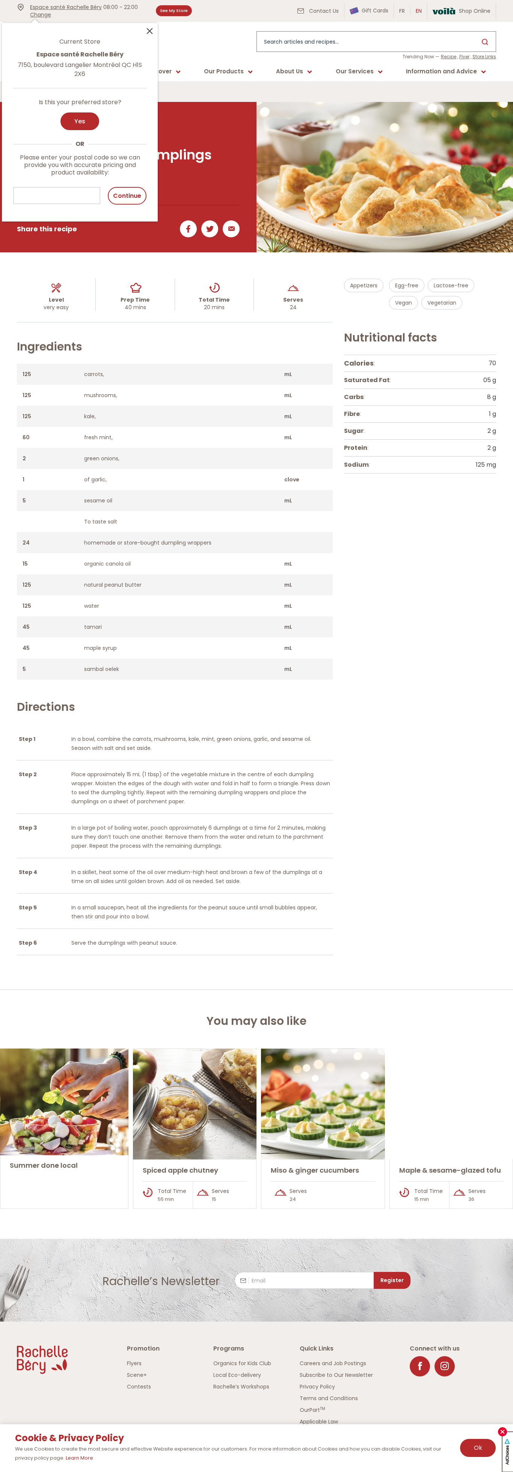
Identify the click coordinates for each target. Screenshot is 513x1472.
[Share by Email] (230, 228)
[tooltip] (80, 117)
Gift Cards (374, 10)
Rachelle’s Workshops (241, 1386)
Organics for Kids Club (242, 1363)
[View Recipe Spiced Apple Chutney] (195, 1104)
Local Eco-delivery (237, 1375)
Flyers (134, 1363)
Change (40, 14)
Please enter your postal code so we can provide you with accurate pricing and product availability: (80, 165)
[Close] (149, 30)
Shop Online (474, 11)
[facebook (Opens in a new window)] (420, 1366)
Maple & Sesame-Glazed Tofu (450, 1170)
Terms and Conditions (329, 1398)
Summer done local (44, 1165)
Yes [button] (79, 121)
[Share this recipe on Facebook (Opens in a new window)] (187, 228)
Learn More (79, 1458)
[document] (420, 414)
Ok (478, 1447)
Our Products (224, 71)
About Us (289, 71)
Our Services (355, 71)
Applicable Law (319, 1421)
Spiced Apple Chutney (180, 1170)
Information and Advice (441, 71)
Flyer (464, 56)
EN (419, 11)
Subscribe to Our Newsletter (336, 1375)
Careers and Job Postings (333, 1363)
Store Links (484, 56)
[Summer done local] (64, 1102)
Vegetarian (441, 303)
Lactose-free (451, 285)
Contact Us (323, 11)
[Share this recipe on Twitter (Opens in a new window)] (208, 228)
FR (402, 11)
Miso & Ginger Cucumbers (315, 1170)
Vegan (403, 303)
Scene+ (137, 1375)
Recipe (448, 56)
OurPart (312, 1410)
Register (392, 1280)
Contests (139, 1386)
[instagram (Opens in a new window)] (445, 1366)
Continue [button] (127, 195)
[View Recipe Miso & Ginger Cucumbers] (323, 1104)
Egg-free (406, 285)
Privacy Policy (317, 1386)
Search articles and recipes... (301, 42)
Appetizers (363, 285)
